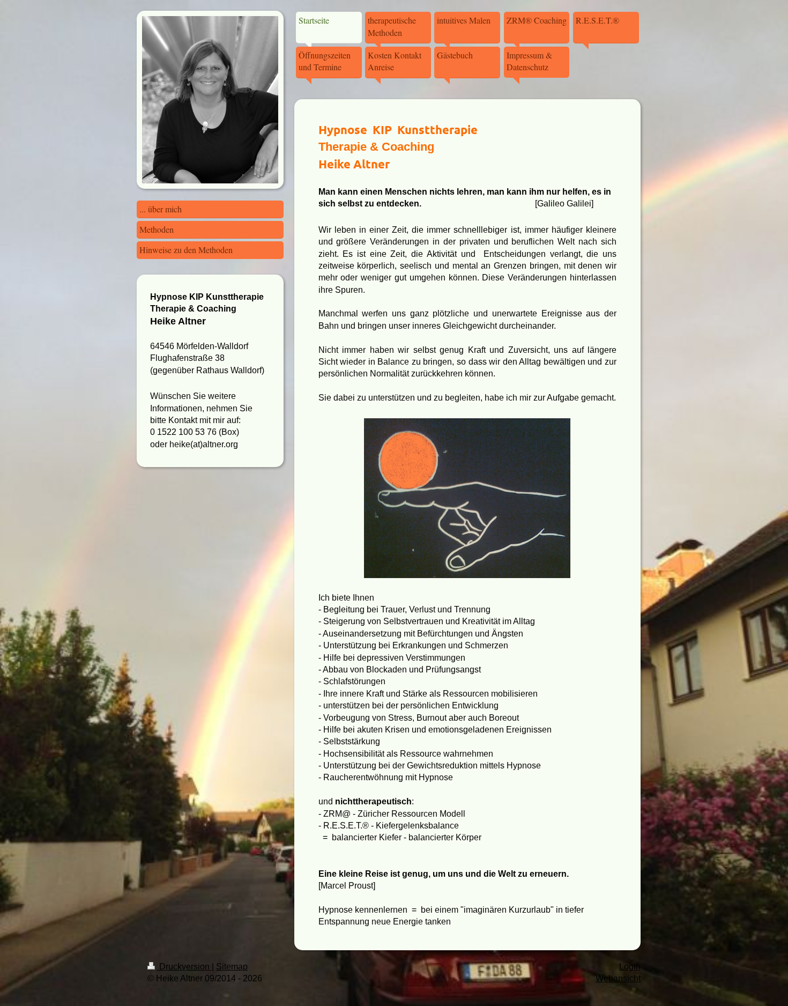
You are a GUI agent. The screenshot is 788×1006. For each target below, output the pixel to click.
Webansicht (618, 978)
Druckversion (184, 966)
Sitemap (232, 966)
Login (630, 966)
